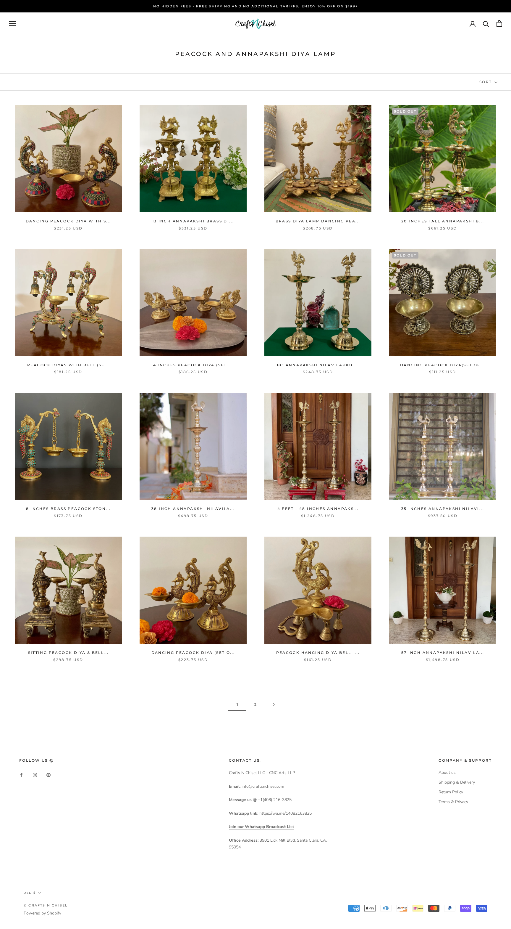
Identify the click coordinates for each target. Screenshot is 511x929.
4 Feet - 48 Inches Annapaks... (318, 508)
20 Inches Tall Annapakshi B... (442, 221)
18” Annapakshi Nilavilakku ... (318, 365)
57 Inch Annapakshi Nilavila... (442, 652)
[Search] (486, 23)
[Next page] (274, 704)
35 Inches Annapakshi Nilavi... (442, 508)
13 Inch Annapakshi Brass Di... (193, 221)
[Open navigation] (12, 23)
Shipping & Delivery (457, 782)
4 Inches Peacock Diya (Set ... (193, 365)
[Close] (496, 809)
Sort (486, 82)
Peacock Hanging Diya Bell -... (318, 652)
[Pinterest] (48, 774)
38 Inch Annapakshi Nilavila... (193, 508)
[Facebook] (21, 774)
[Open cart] (499, 23)
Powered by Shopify (42, 913)
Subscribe (446, 906)
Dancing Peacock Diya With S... (68, 221)
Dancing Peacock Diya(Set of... (442, 365)
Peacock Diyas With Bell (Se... (68, 365)
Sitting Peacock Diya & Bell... (68, 652)
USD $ (30, 893)
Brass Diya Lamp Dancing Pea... (318, 221)
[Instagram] (35, 774)
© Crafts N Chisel (46, 905)
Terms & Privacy (453, 802)
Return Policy (451, 792)
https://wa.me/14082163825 (285, 813)
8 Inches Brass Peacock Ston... (68, 508)
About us (447, 772)
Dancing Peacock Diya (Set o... (193, 652)
